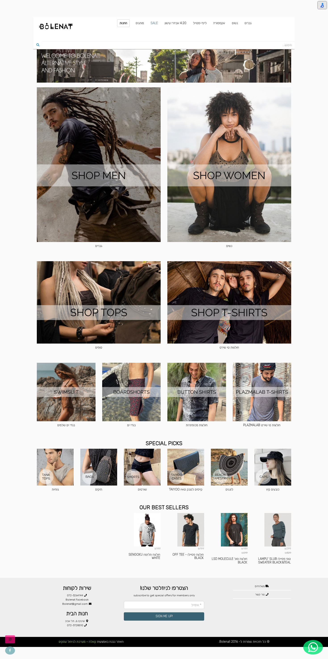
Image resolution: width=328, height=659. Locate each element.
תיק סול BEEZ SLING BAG (101, 559)
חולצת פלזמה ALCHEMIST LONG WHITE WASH (232, 560)
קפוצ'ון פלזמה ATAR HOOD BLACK (144, 560)
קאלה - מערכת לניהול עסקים (77, 642)
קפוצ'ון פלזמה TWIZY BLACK (61, 560)
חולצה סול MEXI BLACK (189, 559)
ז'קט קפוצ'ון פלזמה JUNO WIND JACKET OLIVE (276, 560)
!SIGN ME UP (164, 616)
